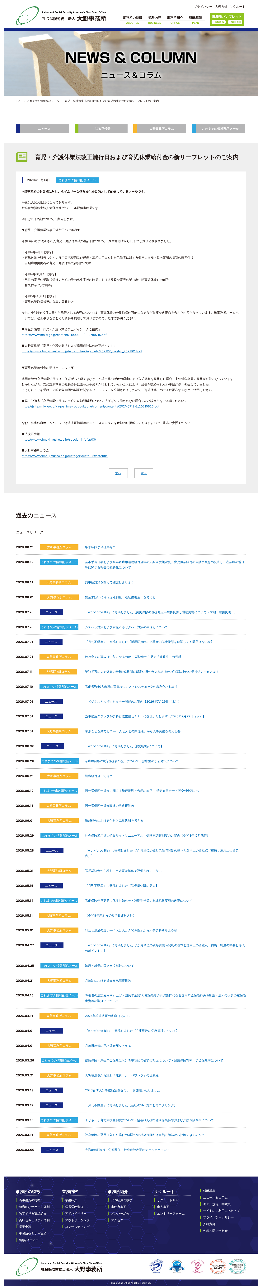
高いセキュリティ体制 (34, 1220)
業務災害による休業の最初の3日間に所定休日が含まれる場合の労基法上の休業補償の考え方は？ (152, 672)
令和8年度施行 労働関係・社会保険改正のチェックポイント (127, 1150)
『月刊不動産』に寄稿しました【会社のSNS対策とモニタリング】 (131, 1105)
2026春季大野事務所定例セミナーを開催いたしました (122, 1090)
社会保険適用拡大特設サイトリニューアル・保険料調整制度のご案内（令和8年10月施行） (147, 835)
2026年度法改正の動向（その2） (108, 1016)
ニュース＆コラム (215, 1197)
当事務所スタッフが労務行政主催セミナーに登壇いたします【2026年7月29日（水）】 (145, 716)
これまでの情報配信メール (220, 129)
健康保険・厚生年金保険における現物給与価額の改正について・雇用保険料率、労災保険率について (154, 1060)
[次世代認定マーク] (197, 1266)
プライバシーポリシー (218, 1217)
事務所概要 (118, 1207)
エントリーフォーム (171, 1213)
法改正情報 (103, 129)
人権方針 (221, 6)
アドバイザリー (76, 1213)
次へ (144, 473)
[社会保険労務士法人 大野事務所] (61, 15)
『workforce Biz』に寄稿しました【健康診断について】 (124, 746)
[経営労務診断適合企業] (237, 1266)
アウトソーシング (77, 1220)
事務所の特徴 (132, 20)
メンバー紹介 (120, 1213)
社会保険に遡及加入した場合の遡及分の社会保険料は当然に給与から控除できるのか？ (145, 1135)
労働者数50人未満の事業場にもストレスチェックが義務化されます (131, 686)
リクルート (237, 6)
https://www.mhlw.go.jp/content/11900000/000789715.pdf (64, 335)
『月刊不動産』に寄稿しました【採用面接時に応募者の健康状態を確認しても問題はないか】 (149, 642)
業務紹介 (71, 1200)
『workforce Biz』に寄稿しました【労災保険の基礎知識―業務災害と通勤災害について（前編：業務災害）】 (161, 612)
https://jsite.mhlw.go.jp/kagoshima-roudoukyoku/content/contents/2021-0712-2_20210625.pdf (90, 406)
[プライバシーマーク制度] (156, 1266)
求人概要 (163, 1207)
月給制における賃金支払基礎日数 (108, 980)
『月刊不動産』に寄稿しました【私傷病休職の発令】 (122, 886)
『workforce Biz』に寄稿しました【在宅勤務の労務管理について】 (132, 1031)
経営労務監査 (74, 1207)
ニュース (44, 129)
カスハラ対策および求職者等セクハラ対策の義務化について (126, 627)
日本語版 (218, 22)
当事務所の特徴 (29, 1200)
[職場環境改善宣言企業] (218, 1266)
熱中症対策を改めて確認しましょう (109, 582)
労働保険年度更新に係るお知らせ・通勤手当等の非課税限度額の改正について (138, 900)
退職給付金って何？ (99, 776)
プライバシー (203, 6)
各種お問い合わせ (215, 1231)
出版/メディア (29, 1240)
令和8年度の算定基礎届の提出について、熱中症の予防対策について (132, 761)
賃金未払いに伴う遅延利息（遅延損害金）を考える (120, 597)
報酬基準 (195, 20)
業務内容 (154, 20)
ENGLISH (235, 22)
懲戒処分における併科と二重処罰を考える (114, 820)
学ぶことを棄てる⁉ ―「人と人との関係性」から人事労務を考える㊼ (132, 731)
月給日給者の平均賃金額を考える (108, 1046)
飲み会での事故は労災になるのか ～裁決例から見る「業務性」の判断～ (134, 657)
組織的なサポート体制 (34, 1207)
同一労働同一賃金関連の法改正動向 (109, 806)
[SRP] (177, 1266)
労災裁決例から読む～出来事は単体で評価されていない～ (125, 871)
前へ (118, 473)
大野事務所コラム (161, 129)
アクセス (117, 1220)
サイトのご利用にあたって (221, 1211)
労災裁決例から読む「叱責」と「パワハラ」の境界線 (122, 1075)
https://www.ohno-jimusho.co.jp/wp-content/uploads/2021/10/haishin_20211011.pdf (82, 351)
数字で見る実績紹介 (33, 1213)
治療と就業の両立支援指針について (109, 966)
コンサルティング (77, 1227)
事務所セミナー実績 (33, 1233)
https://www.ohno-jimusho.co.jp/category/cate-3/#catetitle (65, 456)
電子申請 (25, 1227)
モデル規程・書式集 (217, 1204)
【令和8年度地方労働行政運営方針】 (110, 915)
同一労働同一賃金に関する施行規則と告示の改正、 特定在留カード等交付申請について (145, 791)
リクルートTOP (168, 1200)
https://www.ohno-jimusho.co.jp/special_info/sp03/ (59, 439)
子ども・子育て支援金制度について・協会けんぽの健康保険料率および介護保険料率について (149, 1120)
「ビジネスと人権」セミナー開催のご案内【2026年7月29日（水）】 (133, 701)
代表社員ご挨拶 (122, 1200)
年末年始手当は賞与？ (100, 547)
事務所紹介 (175, 20)
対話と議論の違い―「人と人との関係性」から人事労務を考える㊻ (131, 930)
